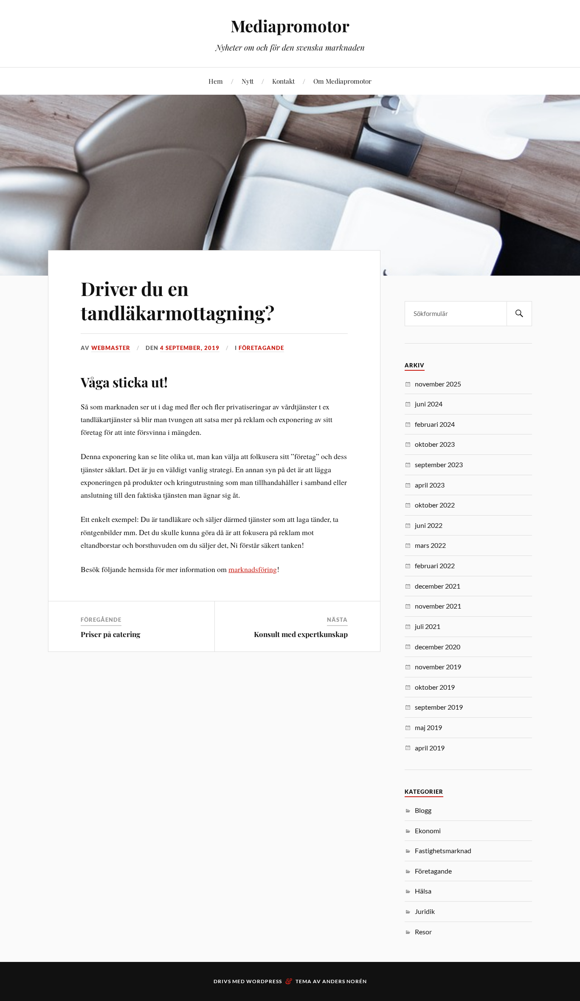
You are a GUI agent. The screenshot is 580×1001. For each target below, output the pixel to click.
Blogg (423, 810)
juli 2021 (427, 626)
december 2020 (437, 647)
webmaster (110, 347)
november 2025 (438, 384)
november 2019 (438, 667)
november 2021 (438, 606)
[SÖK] (519, 313)
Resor (423, 932)
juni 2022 (428, 525)
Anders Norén (344, 981)
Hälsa (423, 891)
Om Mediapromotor (342, 80)
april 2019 (430, 748)
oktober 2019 (435, 687)
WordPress (264, 981)
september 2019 (439, 707)
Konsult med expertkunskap (301, 634)
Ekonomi (428, 830)
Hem (215, 80)
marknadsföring (252, 569)
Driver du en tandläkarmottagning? (177, 300)
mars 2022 (430, 545)
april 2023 (430, 485)
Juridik (425, 911)
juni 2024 (428, 404)
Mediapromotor (290, 26)
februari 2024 (435, 424)
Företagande (261, 347)
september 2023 (439, 464)
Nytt (247, 80)
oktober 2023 (435, 444)
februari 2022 (435, 565)
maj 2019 (428, 727)
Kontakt (283, 80)
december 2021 (437, 586)
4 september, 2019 (190, 347)
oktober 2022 (435, 505)
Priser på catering (110, 634)
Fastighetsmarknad (443, 850)
